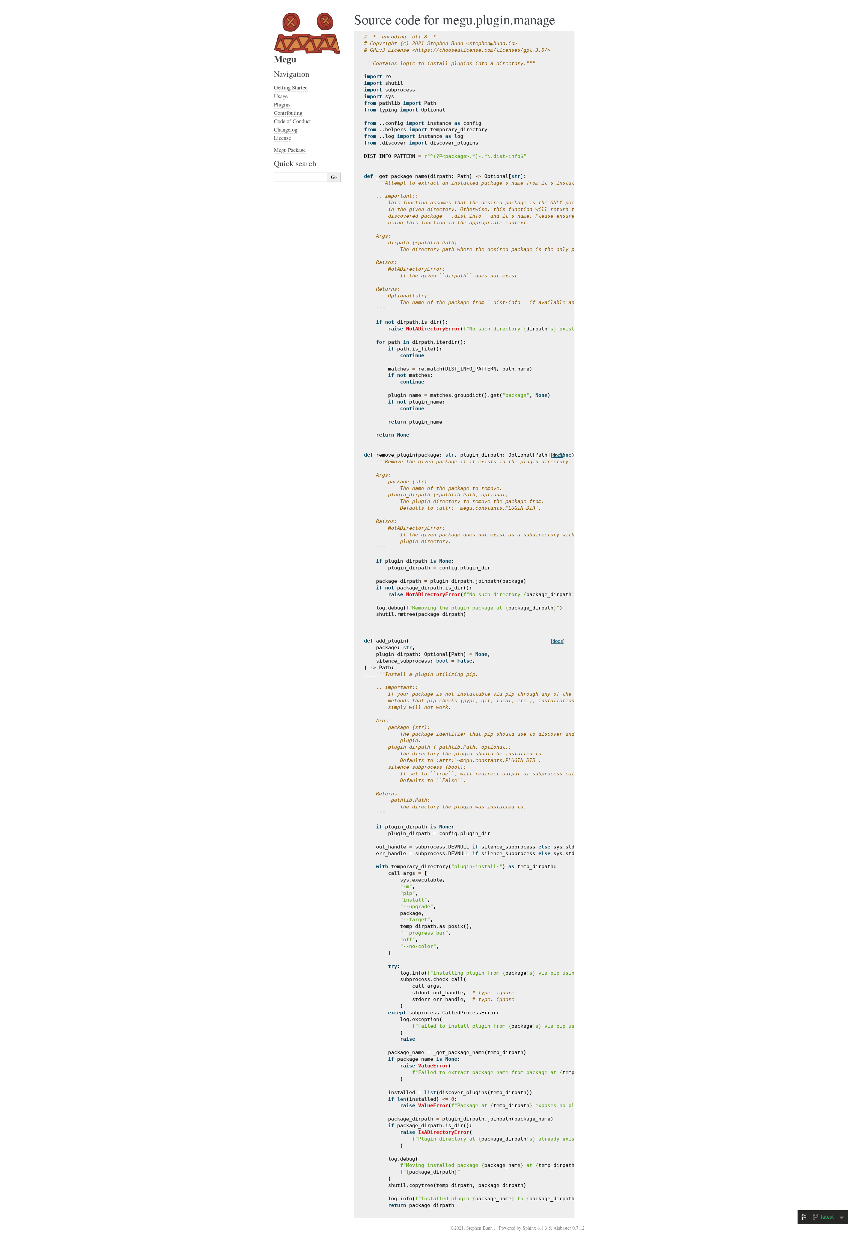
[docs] (557, 455)
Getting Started (291, 87)
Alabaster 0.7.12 (568, 1228)
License (282, 138)
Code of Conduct (292, 121)
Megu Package (290, 150)
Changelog (285, 129)
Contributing (288, 112)
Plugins (282, 104)
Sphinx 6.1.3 (535, 1228)
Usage (281, 96)
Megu (285, 59)
